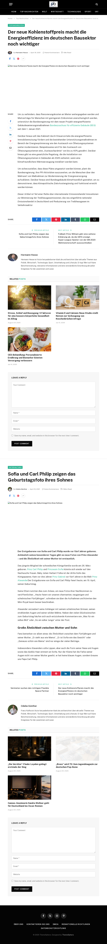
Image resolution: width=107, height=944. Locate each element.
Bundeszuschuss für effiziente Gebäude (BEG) (73, 125)
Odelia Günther (21, 489)
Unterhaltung (15, 467)
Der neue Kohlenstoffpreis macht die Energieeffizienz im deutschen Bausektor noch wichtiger (76, 691)
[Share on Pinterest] (18, 59)
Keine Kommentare (52, 52)
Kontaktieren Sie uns (38, 924)
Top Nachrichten (29, 12)
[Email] (10, 147)
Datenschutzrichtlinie (53, 928)
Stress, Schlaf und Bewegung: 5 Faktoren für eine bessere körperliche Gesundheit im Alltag (29, 316)
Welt (44, 12)
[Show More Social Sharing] (23, 59)
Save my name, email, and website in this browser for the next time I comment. (46, 436)
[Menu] (11, 4)
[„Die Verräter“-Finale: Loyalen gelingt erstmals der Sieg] (29, 748)
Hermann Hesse (22, 52)
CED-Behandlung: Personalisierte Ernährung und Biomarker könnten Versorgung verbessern (25, 358)
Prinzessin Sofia (55, 569)
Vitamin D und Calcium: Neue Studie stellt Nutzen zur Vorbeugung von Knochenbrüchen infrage (77, 316)
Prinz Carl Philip (35, 569)
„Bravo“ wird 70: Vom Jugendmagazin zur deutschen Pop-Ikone (77, 765)
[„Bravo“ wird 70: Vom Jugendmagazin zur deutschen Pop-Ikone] (77, 748)
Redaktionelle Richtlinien (76, 924)
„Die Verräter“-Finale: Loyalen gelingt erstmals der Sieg (27, 765)
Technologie (74, 12)
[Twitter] (10, 127)
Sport (88, 12)
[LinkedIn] (10, 134)
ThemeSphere (68, 935)
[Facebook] (10, 121)
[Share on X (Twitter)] (14, 59)
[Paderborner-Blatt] (53, 4)
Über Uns (18, 924)
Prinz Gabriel (58, 576)
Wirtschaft (57, 12)
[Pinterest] (10, 141)
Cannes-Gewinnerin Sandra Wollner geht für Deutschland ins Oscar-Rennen (28, 804)
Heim (13, 12)
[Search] (96, 4)
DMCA (55, 924)
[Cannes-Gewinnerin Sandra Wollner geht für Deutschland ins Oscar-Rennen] (29, 787)
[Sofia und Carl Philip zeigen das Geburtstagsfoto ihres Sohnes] (53, 523)
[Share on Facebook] (10, 59)
